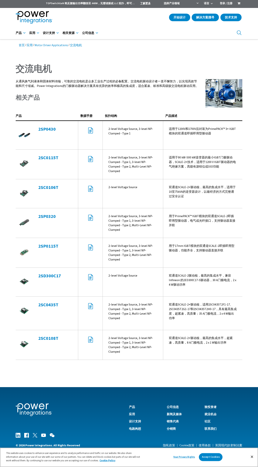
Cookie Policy (107, 460)
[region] (129, 457)
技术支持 (231, 17)
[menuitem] (239, 3)
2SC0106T (48, 187)
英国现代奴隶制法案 (228, 445)
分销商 (171, 429)
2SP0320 (47, 216)
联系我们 (211, 429)
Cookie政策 (186, 445)
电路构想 (135, 429)
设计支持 (49, 33)
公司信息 (88, 33)
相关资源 (69, 33)
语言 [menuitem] (206, 3)
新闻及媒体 (174, 414)
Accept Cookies (211, 457)
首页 (22, 45)
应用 (32, 33)
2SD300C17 (49, 276)
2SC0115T (48, 157)
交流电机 (76, 45)
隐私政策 (169, 445)
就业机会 (211, 414)
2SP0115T (48, 246)
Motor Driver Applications (51, 45)
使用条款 (205, 445)
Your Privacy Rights (184, 457)
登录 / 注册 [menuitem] (226, 3)
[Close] (252, 457)
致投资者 (211, 407)
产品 (19, 33)
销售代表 (173, 421)
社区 (208, 421)
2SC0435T (48, 305)
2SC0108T (48, 338)
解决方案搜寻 (205, 17)
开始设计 (180, 17)
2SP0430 (47, 129)
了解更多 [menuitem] (145, 3)
